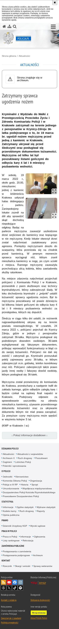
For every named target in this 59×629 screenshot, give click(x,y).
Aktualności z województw (30, 454)
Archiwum (38, 555)
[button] (53, 27)
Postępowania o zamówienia (17, 551)
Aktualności (24, 56)
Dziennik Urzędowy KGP (15, 526)
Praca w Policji (9, 531)
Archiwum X (9, 458)
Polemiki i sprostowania (14, 466)
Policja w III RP (10, 484)
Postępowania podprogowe (16, 555)
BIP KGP (42, 582)
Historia (24, 484)
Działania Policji (10, 448)
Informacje (8, 507)
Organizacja (36, 480)
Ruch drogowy (25, 458)
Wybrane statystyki (46, 507)
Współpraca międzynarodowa (37, 488)
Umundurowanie (11, 488)
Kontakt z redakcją (8, 600)
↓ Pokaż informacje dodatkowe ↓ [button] (29, 435)
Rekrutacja (28, 540)
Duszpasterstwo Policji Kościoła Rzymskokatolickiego (29, 492)
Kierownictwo (21, 476)
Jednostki (7, 476)
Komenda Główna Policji (15, 480)
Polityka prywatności (9, 622)
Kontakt (6, 560)
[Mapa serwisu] (9, 26)
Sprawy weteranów (42, 566)
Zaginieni (7, 462)
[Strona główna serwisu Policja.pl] (4, 26)
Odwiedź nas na (9, 582)
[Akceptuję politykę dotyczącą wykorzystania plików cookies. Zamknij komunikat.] (54, 2)
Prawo (5, 520)
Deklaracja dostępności (40, 600)
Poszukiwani (41, 458)
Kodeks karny (9, 511)
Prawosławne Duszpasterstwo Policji (21, 496)
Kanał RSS (3, 582)
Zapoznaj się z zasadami (11, 618)
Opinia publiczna (11, 515)
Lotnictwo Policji (23, 462)
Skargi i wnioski (22, 566)
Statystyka (7, 501)
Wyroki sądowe (37, 526)
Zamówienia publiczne (13, 546)
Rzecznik (7, 566)
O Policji (6, 471)
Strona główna (9, 56)
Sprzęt (34, 484)
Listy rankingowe (11, 540)
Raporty (41, 511)
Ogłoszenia (39, 536)
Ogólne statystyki (25, 507)
